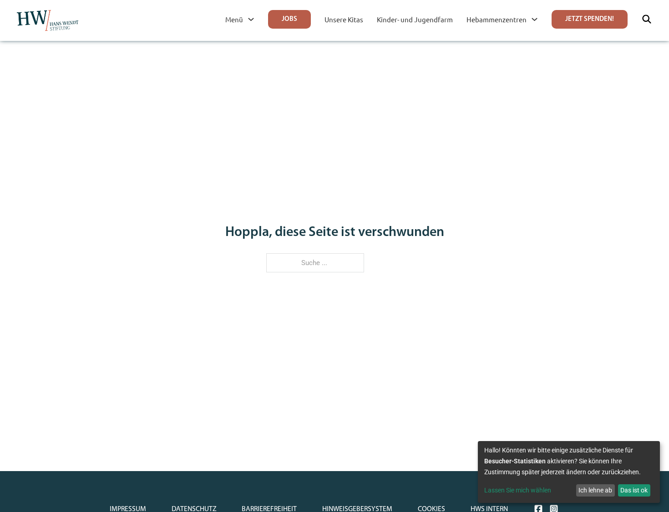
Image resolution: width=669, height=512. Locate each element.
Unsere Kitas (343, 19)
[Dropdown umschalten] (251, 19)
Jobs (289, 19)
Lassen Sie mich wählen (517, 490)
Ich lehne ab (595, 490)
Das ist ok (634, 490)
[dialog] (569, 472)
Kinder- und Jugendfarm (415, 19)
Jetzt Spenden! (589, 19)
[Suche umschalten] (646, 19)
